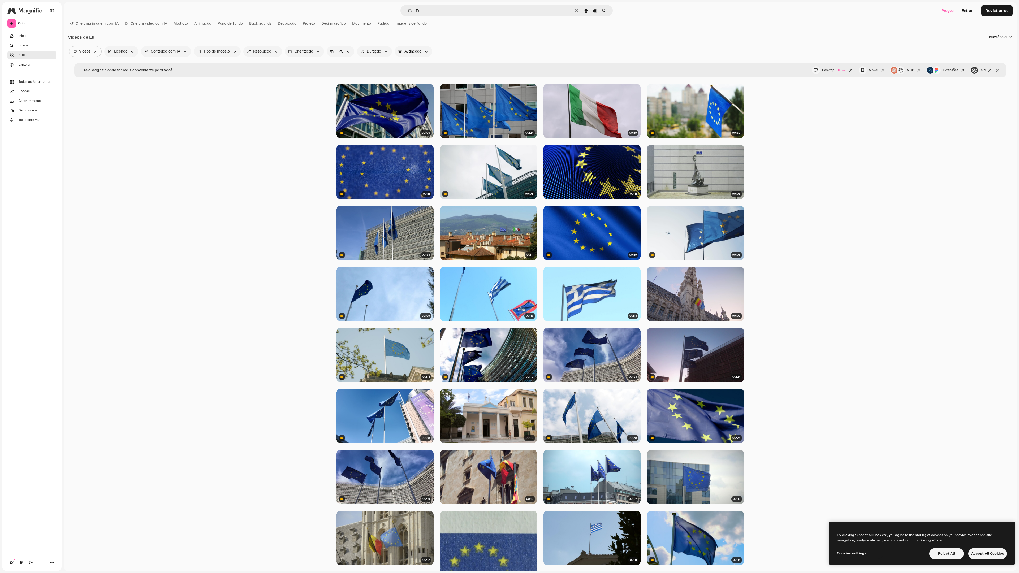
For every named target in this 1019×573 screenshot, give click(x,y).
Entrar (967, 10)
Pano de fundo (230, 23)
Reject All (946, 553)
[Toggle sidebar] (52, 10)
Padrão (383, 23)
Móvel (873, 70)
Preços (948, 10)
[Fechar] (998, 70)
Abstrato (181, 23)
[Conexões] (11, 562)
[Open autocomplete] (408, 11)
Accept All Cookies (987, 553)
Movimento (361, 23)
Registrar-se (997, 10)
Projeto (309, 23)
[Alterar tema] (31, 562)
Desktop (833, 70)
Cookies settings (851, 553)
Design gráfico (333, 23)
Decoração (287, 23)
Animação (202, 23)
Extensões (950, 70)
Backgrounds (260, 23)
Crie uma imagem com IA (97, 23)
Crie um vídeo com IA (149, 23)
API (983, 70)
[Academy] (21, 562)
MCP (910, 70)
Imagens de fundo (411, 23)
